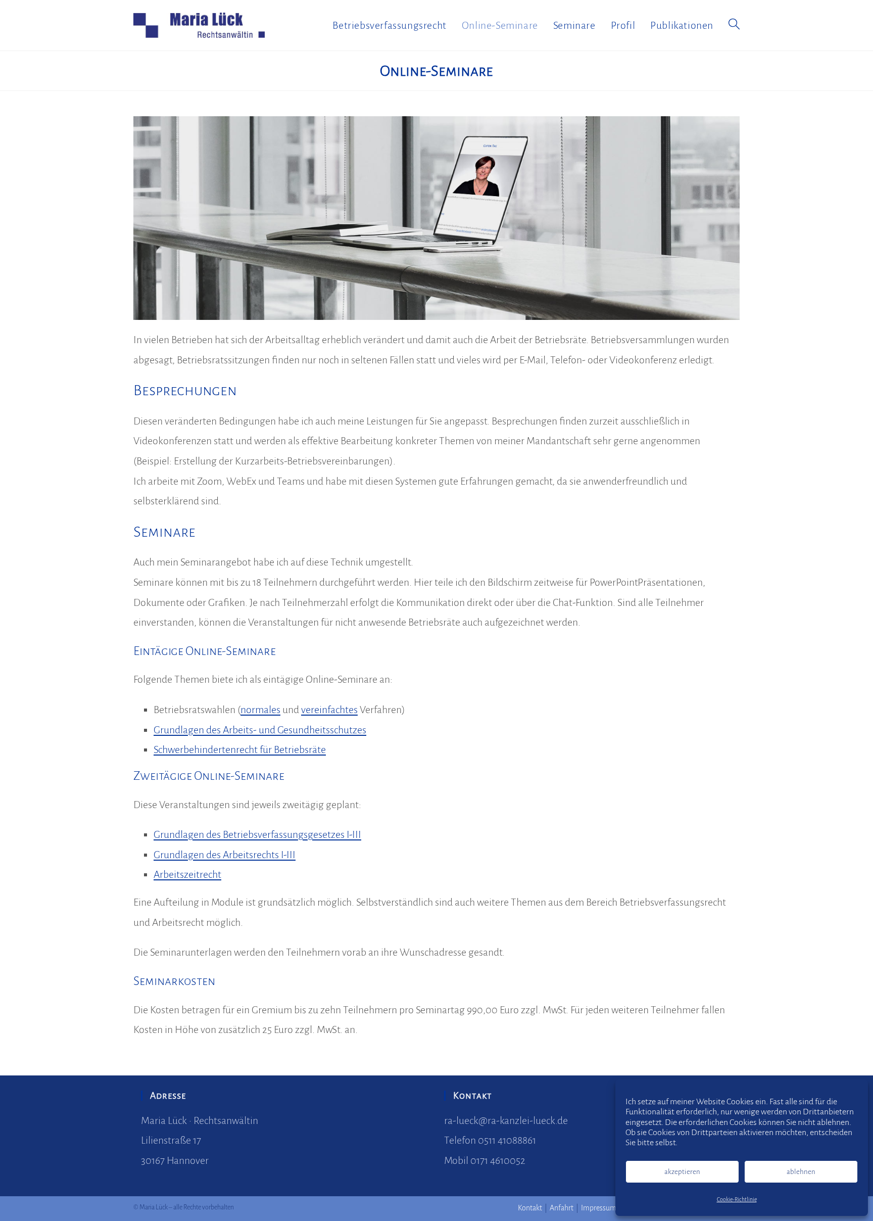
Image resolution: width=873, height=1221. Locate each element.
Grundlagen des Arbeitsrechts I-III (225, 854)
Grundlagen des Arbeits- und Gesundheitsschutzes (260, 729)
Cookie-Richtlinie (737, 1199)
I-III (353, 834)
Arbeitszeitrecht (187, 874)
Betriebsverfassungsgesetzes (284, 834)
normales (260, 709)
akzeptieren (682, 1172)
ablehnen (801, 1172)
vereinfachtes (329, 709)
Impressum (598, 1208)
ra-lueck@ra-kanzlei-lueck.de (506, 1120)
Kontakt (530, 1208)
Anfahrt (561, 1208)
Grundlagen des (188, 834)
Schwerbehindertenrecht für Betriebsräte (240, 749)
